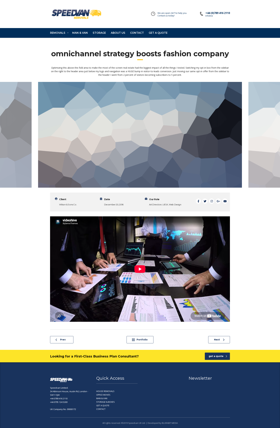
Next (217, 339)
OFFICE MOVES (103, 394)
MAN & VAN (80, 32)
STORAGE (99, 32)
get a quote (216, 356)
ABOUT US (118, 32)
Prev (63, 339)
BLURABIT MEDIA (170, 423)
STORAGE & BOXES (105, 401)
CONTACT (137, 32)
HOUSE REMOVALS (105, 391)
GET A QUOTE (158, 32)
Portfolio (142, 339)
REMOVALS (57, 32)
